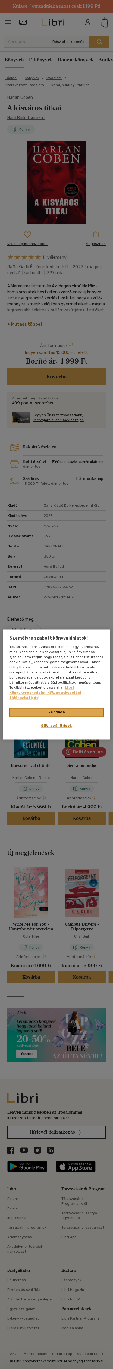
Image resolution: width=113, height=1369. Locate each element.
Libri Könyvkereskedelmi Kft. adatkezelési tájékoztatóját (45, 693)
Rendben (56, 712)
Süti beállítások (56, 726)
